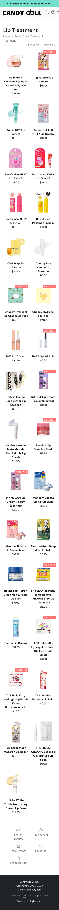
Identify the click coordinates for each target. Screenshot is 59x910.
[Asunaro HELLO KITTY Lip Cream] (43, 113)
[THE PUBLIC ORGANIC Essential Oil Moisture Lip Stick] (43, 731)
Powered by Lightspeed (29, 901)
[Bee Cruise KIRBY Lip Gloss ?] (43, 157)
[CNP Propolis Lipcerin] (15, 246)
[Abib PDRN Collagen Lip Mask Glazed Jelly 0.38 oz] (15, 61)
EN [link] (25, 895)
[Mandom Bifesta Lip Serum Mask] (15, 529)
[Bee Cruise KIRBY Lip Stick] (15, 202)
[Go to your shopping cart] (54, 12)
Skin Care (31, 36)
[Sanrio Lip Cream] (15, 626)
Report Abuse (42, 895)
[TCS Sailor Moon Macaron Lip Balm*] (15, 731)
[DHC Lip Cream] (15, 339)
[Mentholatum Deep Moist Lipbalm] (43, 529)
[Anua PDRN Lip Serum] (15, 113)
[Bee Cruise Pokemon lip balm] (43, 202)
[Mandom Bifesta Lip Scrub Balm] (43, 481)
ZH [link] (29, 895)
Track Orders (18, 851)
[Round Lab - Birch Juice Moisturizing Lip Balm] (15, 574)
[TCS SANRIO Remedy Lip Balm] (43, 678)
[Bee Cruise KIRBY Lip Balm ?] (15, 157)
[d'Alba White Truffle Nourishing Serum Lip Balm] (15, 783)
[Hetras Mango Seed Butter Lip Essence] (15, 380)
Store (18, 36)
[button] (23, 12)
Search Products (18, 837)
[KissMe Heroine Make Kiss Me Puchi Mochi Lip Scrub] (15, 428)
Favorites (40, 851)
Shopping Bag (18, 863)
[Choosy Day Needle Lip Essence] (43, 246)
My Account (41, 835)
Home (6, 36)
